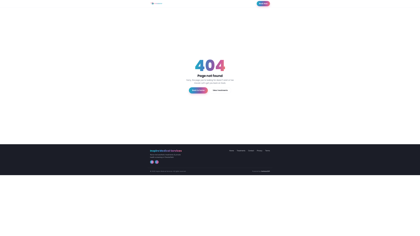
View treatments (220, 90)
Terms (267, 151)
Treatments (241, 151)
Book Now (263, 3)
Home (231, 151)
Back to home (198, 90)
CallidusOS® (265, 171)
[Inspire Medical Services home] (156, 3)
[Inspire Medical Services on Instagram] (152, 162)
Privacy (259, 151)
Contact (251, 151)
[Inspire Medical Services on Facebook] (157, 162)
